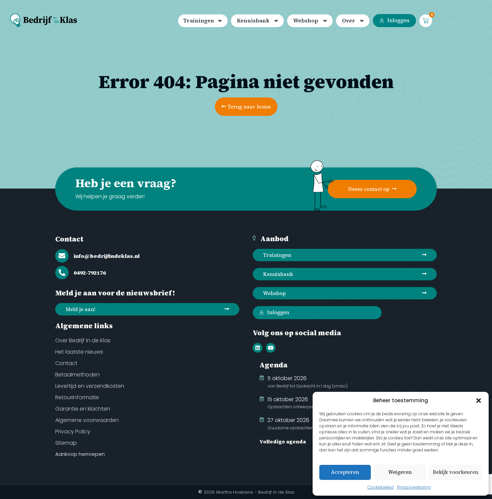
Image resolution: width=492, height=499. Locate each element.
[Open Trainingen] (220, 21)
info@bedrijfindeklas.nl (107, 256)
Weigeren (400, 472)
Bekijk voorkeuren (455, 472)
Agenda (273, 365)
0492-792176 (90, 272)
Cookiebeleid (380, 487)
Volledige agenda (282, 441)
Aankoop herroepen (80, 453)
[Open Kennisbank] (276, 21)
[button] (478, 400)
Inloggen (398, 20)
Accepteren (345, 472)
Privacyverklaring (414, 487)
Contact (69, 239)
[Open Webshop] (325, 21)
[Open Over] (361, 21)
